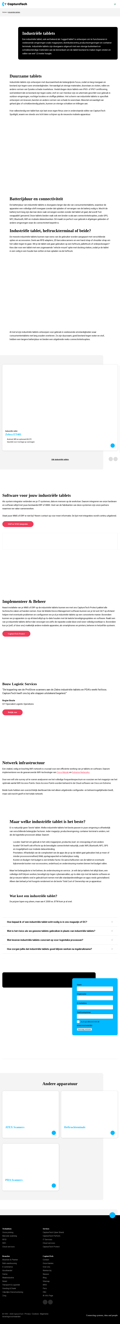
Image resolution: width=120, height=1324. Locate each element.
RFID (4, 1239)
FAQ (44, 1292)
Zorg (4, 1295)
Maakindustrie (8, 1278)
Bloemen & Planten (10, 1260)
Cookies (35, 1314)
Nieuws (46, 1274)
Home (4, 12)
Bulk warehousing (9, 1263)
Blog (45, 1278)
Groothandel (7, 1270)
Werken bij (47, 1270)
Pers (45, 1288)
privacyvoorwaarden (84, 1025)
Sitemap (46, 1281)
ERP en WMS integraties (18, 524)
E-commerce (7, 1267)
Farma (4, 1274)
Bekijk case (12, 712)
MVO (45, 1285)
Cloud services (8, 1247)
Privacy (28, 1314)
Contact (46, 1260)
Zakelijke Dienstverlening (12, 1292)
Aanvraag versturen (84, 1029)
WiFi (4, 1243)
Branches (6, 1256)
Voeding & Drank (9, 1288)
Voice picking (7, 1232)
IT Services (47, 1239)
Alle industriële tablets (60, 459)
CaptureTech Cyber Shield (53, 1232)
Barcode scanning (9, 1236)
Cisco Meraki (63, 772)
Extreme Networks (81, 772)
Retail (4, 1281)
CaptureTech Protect (16, 634)
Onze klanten (48, 1263)
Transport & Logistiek (11, 1285)
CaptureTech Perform (51, 1236)
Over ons (46, 1267)
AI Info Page (48, 1295)
